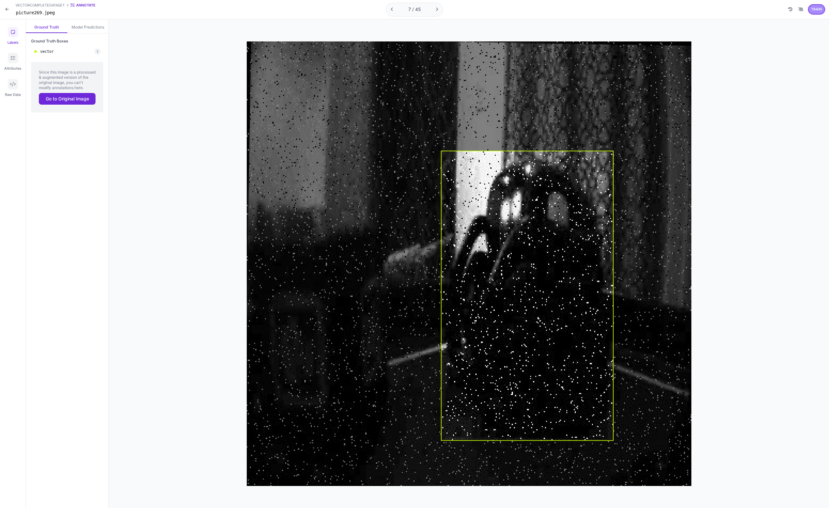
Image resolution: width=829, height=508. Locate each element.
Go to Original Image (67, 98)
